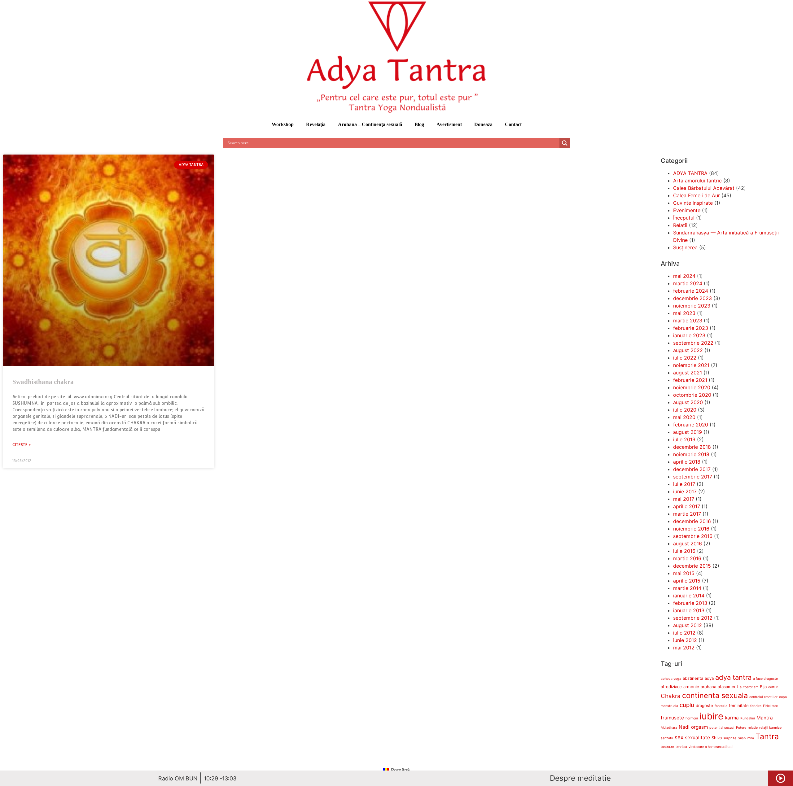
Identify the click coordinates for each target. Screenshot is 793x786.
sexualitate (697, 737)
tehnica (681, 747)
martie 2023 (687, 320)
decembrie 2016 (692, 521)
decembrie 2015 (692, 566)
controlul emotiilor (763, 697)
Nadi (684, 727)
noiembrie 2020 (691, 387)
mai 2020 (684, 417)
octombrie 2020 (692, 395)
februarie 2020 (690, 424)
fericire (755, 706)
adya (709, 678)
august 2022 (688, 350)
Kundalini (747, 718)
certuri (773, 687)
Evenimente (686, 210)
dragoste (704, 705)
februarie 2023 (690, 328)
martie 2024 (687, 283)
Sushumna (746, 738)
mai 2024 (684, 276)
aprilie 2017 (686, 506)
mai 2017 (683, 499)
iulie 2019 (684, 439)
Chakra (671, 696)
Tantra (767, 736)
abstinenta (693, 678)
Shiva (717, 737)
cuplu (687, 705)
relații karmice (770, 728)
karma (732, 718)
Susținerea (685, 247)
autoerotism (749, 687)
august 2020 (688, 402)
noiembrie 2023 (691, 306)
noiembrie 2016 (691, 529)
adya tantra (733, 677)
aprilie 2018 (686, 462)
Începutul (683, 218)
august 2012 (687, 625)
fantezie (721, 706)
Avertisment (449, 124)
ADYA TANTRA (690, 173)
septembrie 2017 (692, 477)
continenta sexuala (715, 695)
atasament (728, 686)
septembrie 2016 (692, 536)
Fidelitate (770, 706)
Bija (763, 686)
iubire (711, 716)
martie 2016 (687, 558)
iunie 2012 (685, 640)
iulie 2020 (684, 410)
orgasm (699, 727)
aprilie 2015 (686, 581)
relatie (753, 728)
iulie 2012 (684, 633)
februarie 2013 (690, 603)
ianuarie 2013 (688, 610)
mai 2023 (684, 313)
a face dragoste (765, 679)
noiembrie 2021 (691, 365)
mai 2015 (683, 573)
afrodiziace (671, 686)
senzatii (667, 738)
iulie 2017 (684, 484)
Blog (419, 124)
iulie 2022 (684, 358)
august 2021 (687, 372)
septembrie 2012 (692, 618)
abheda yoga (671, 679)
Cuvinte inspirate (693, 203)
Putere (741, 728)
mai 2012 (683, 647)
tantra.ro (667, 747)
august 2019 (687, 432)
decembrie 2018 (692, 447)
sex (679, 737)
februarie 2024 (690, 291)
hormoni (692, 718)
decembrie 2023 (692, 298)
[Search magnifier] (564, 143)
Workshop (283, 124)
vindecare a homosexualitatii (711, 747)
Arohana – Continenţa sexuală (370, 124)
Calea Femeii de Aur (696, 195)
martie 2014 (687, 588)
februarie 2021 (690, 380)
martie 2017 (687, 514)
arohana (708, 686)
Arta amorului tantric (697, 180)
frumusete (672, 718)
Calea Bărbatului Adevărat (703, 188)
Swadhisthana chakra (43, 382)
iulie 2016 (684, 551)
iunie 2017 (685, 491)
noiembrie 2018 (691, 454)
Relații (680, 225)
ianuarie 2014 (688, 595)
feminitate (739, 705)
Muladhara (669, 728)
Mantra (764, 718)
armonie (691, 686)
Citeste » (21, 445)
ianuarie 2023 (689, 335)
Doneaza (483, 124)
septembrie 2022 (693, 343)
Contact (513, 124)
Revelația (316, 124)
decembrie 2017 (692, 469)
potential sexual (721, 728)
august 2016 (687, 543)
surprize (729, 738)
